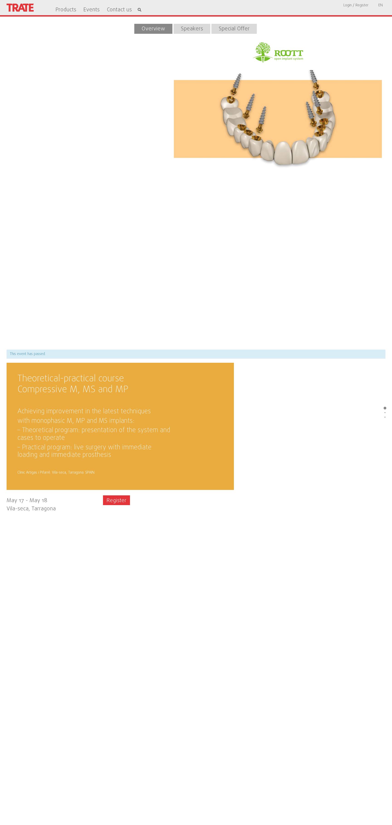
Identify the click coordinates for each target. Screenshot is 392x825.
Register (116, 500)
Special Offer (234, 29)
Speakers (192, 29)
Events (91, 10)
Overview (153, 29)
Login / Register (355, 5)
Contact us (119, 10)
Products (66, 10)
